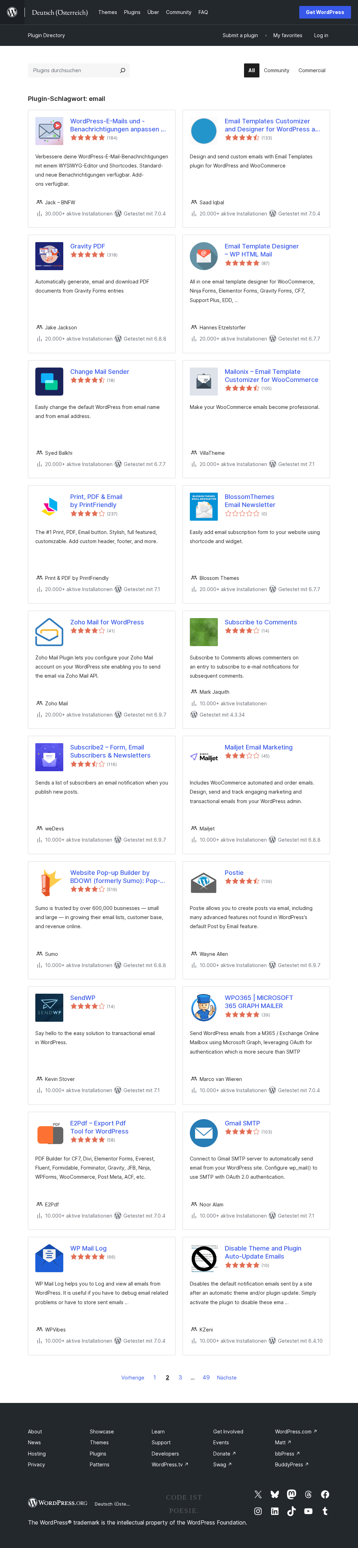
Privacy (36, 1464)
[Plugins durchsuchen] (123, 70)
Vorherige (132, 1378)
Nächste (227, 1378)
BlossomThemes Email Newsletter (250, 500)
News (34, 1442)
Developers (165, 1454)
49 (206, 1377)
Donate (224, 1454)
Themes (99, 1442)
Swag (222, 1464)
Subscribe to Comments (261, 622)
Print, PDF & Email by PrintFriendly (96, 500)
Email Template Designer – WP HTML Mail (262, 250)
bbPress (287, 1454)
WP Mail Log (88, 1248)
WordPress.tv (170, 1464)
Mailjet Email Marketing (259, 747)
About (35, 1431)
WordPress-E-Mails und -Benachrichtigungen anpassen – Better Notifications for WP (117, 125)
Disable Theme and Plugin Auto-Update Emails (263, 1252)
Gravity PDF (87, 246)
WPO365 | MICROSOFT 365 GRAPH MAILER (259, 1001)
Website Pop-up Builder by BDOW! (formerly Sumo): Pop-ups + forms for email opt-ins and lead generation (115, 877)
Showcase (102, 1431)
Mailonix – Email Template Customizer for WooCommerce (271, 375)
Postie (234, 872)
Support (161, 1442)
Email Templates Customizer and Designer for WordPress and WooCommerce (273, 125)
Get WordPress (325, 12)
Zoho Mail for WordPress (107, 622)
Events (221, 1442)
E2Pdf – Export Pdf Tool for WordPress (99, 1127)
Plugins (98, 1454)
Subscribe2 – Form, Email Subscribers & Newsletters (110, 751)
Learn (158, 1431)
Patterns (99, 1464)
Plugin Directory (46, 35)
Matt (283, 1442)
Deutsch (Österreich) (117, 1504)
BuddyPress (292, 1464)
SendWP (82, 997)
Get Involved (228, 1431)
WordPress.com (296, 1431)
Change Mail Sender (99, 371)
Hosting (37, 1454)
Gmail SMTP (242, 1123)
